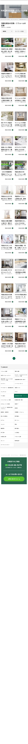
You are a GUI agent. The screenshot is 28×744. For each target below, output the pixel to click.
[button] (7, 371)
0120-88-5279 (15, 465)
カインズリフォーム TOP (5, 19)
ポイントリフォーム (14, 19)
